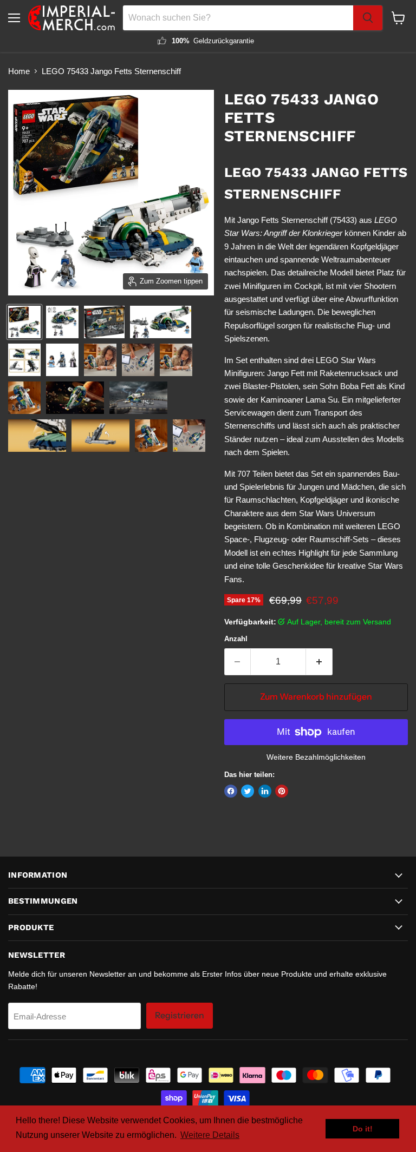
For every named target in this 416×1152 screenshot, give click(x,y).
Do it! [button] (363, 1128)
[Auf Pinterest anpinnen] (281, 791)
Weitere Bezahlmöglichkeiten (316, 757)
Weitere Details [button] (209, 1135)
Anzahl (236, 639)
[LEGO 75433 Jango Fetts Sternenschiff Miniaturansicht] (24, 322)
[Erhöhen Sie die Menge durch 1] (319, 661)
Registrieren (179, 1015)
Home (19, 71)
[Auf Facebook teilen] (230, 791)
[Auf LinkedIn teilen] (264, 791)
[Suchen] (367, 17)
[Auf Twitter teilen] (247, 791)
